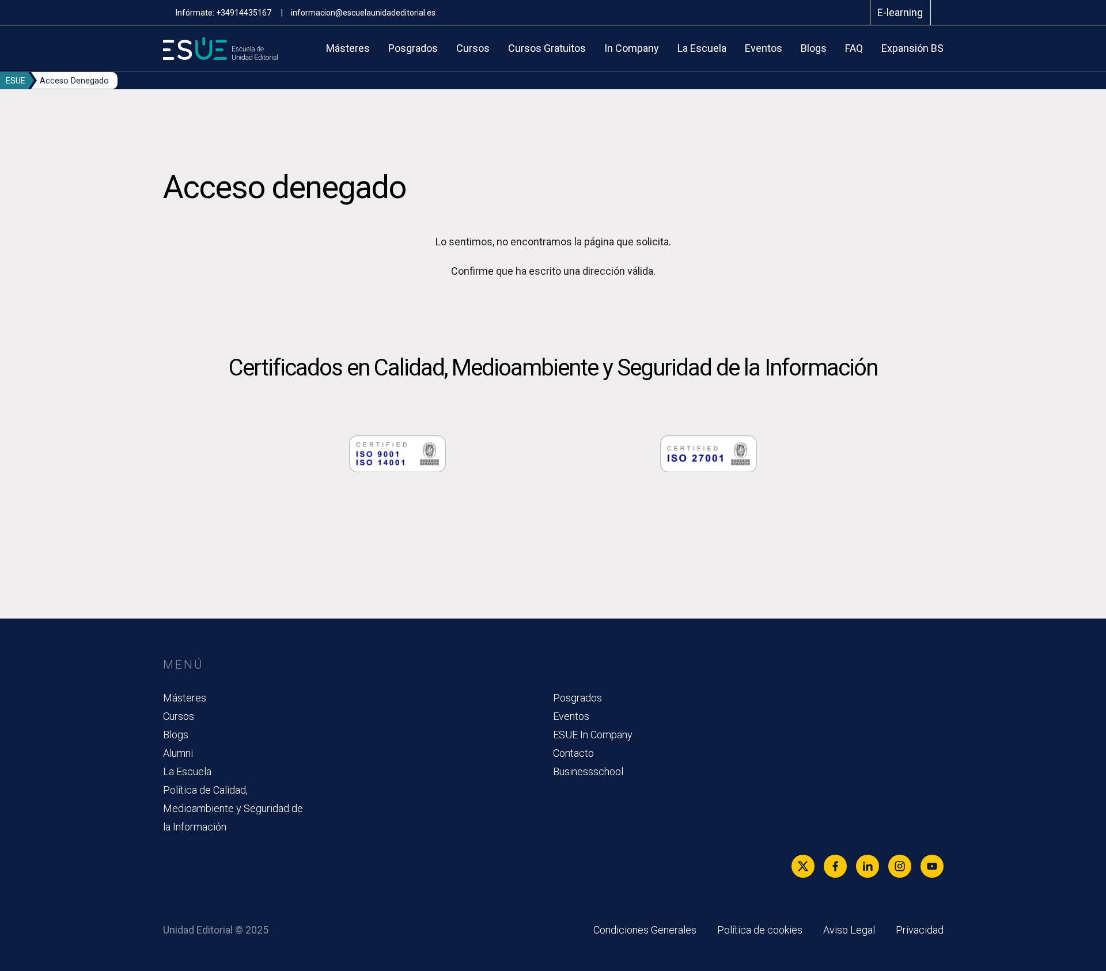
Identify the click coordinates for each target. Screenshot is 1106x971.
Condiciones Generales (644, 930)
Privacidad (920, 930)
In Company (631, 48)
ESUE (15, 81)
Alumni (178, 753)
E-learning (900, 12)
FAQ (854, 48)
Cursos (473, 48)
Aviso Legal (849, 930)
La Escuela (701, 48)
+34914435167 (244, 12)
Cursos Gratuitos (547, 48)
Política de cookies (759, 930)
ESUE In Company (592, 735)
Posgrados (413, 48)
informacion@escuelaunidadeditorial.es (363, 12)
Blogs (814, 48)
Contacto (573, 753)
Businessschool (588, 771)
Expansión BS (912, 48)
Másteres (348, 48)
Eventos (763, 48)
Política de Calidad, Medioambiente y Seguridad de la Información (233, 808)
